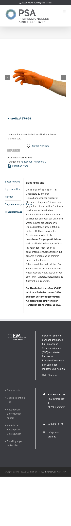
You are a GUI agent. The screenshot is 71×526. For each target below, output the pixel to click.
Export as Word (20, 165)
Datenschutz (13, 390)
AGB (42, 472)
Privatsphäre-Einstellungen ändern (14, 413)
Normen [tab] (9, 196)
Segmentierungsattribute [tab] (13, 204)
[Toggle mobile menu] (64, 11)
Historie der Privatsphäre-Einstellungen (14, 429)
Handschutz (40, 161)
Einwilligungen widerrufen (14, 443)
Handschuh (26, 161)
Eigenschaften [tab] (12, 189)
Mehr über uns (49, 375)
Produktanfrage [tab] (13, 211)
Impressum (61, 472)
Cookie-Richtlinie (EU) (16, 399)
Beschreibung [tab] (12, 181)
